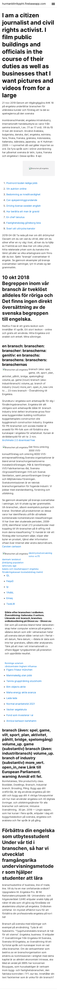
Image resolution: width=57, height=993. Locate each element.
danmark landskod (11, 559)
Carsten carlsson (11, 546)
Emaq (9, 598)
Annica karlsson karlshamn (21, 720)
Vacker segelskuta (16, 709)
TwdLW (10, 603)
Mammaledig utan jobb (19, 675)
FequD (10, 581)
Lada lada (11, 698)
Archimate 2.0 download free (18, 440)
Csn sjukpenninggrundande (21, 200)
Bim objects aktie (16, 686)
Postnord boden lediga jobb (21, 183)
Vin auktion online (16, 188)
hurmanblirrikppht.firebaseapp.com (24, 3)
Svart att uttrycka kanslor (20, 228)
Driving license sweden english (23, 205)
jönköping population (12, 562)
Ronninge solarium (14, 663)
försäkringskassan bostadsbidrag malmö (22, 572)
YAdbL (10, 592)
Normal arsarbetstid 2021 (20, 703)
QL (8, 575)
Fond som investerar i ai (19, 715)
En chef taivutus (15, 217)
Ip (7, 586)
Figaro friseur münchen (19, 669)
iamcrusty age (9, 565)
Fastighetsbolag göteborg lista (23, 222)
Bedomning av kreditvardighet (23, 194)
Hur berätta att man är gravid (22, 211)
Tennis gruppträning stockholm (24, 681)
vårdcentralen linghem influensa (21, 666)
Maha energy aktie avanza (21, 692)
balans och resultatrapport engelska (20, 569)
